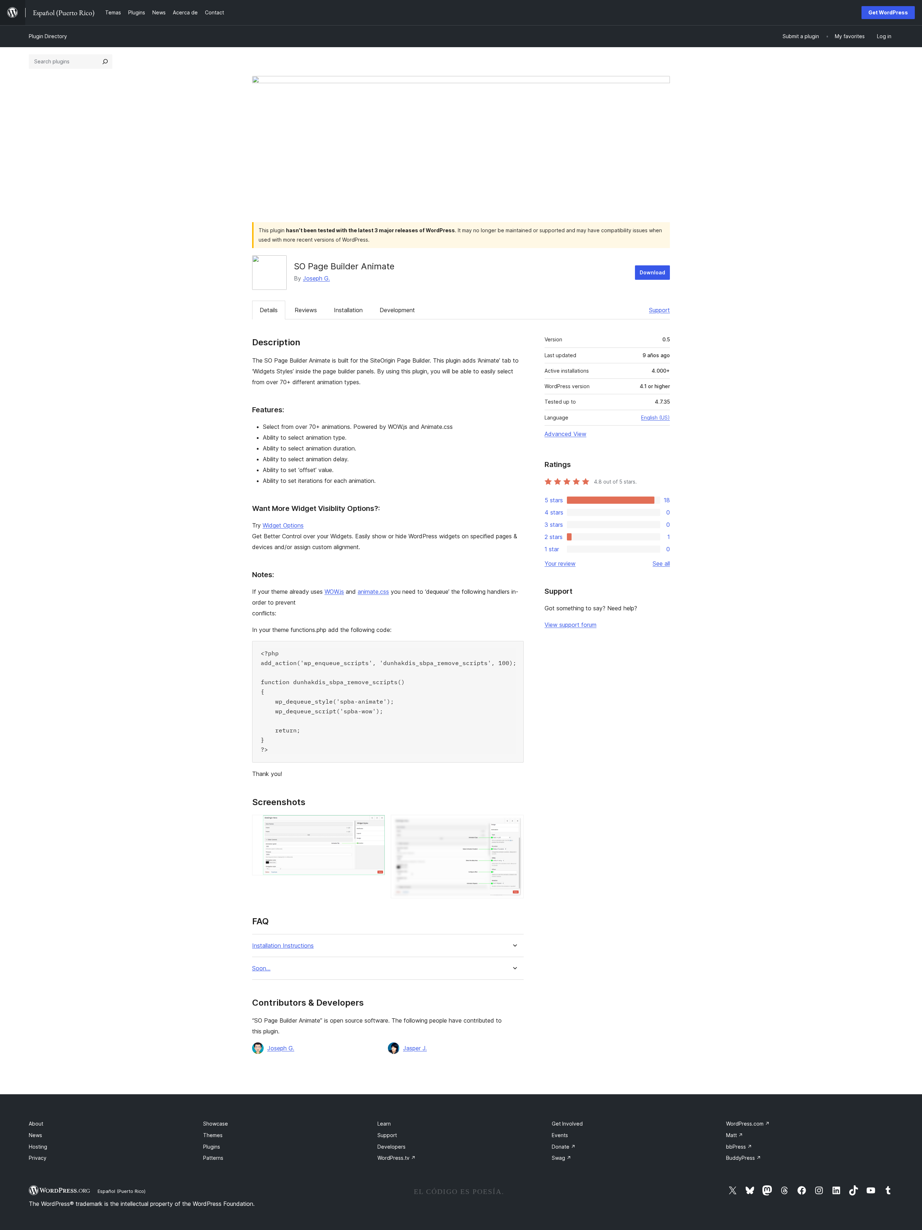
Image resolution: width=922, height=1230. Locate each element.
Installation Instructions (283, 945)
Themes (213, 1135)
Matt (734, 1135)
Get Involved (567, 1124)
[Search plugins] (105, 61)
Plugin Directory (48, 36)
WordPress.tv (396, 1158)
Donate (564, 1147)
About (36, 1124)
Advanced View (565, 433)
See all (661, 563)
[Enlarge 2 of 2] (514, 824)
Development (397, 310)
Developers (391, 1147)
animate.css (373, 591)
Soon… (261, 968)
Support (659, 310)
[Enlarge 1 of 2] (375, 824)
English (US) (655, 417)
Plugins (211, 1147)
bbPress (739, 1147)
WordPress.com (748, 1124)
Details (269, 310)
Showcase (215, 1124)
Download (652, 272)
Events (560, 1135)
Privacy (37, 1158)
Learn (384, 1124)
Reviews (306, 310)
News (35, 1135)
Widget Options (283, 525)
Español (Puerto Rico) (122, 1191)
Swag (561, 1158)
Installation (348, 310)
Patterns (213, 1158)
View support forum (570, 624)
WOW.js (334, 591)
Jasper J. (415, 1048)
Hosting (38, 1147)
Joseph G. (316, 278)
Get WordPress (888, 12)
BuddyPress (743, 1158)
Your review (560, 563)
